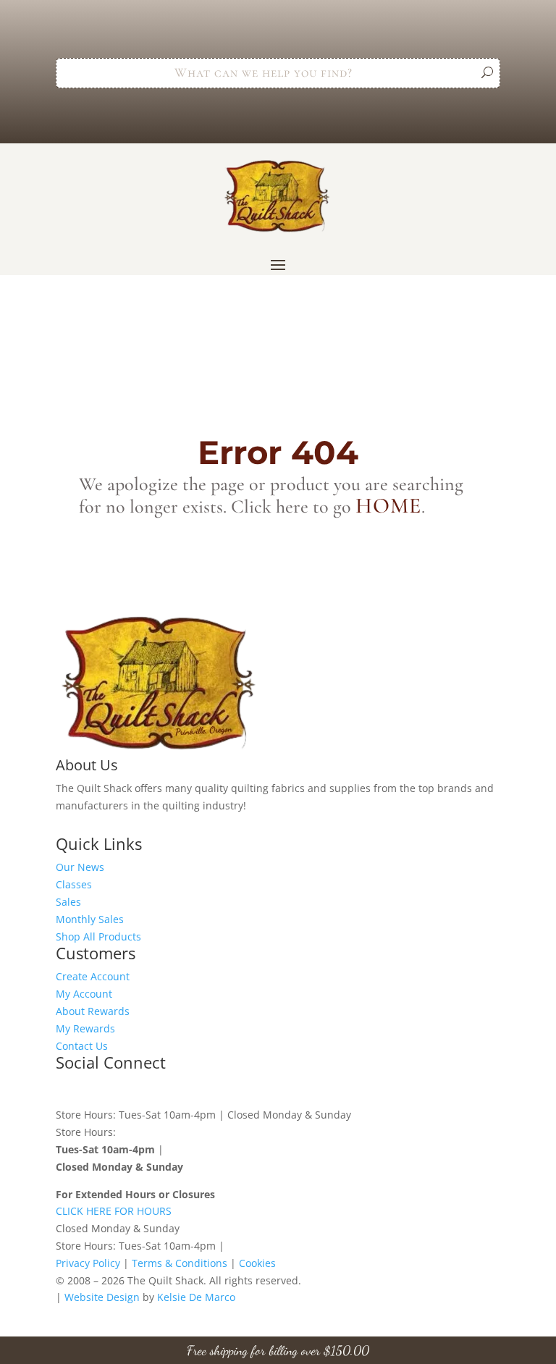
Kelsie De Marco (196, 1297)
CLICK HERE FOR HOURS (114, 1211)
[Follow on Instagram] (96, 1088)
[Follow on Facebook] (67, 1088)
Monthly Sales (90, 919)
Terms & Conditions (179, 1263)
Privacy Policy (88, 1263)
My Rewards (85, 1028)
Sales (68, 902)
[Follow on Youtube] (183, 1088)
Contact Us (82, 1046)
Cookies (257, 1263)
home (388, 505)
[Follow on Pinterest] (125, 1088)
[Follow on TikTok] (154, 1088)
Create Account (93, 976)
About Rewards (93, 1011)
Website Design (102, 1297)
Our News (80, 867)
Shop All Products (98, 936)
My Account (84, 994)
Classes (74, 884)
